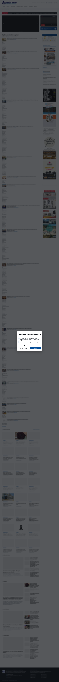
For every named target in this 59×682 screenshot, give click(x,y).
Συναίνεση (35, 348)
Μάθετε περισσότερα (21, 345)
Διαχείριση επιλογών (23, 348)
